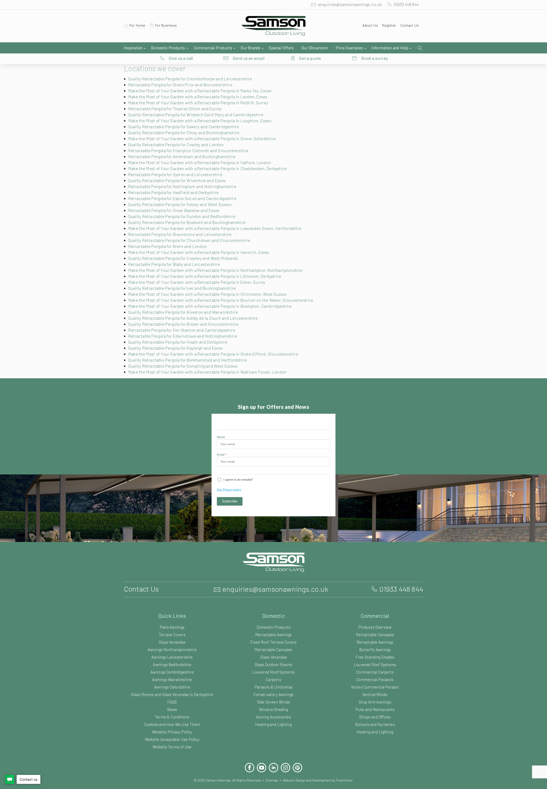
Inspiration (133, 47)
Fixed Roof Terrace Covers (273, 642)
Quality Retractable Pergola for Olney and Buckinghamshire (184, 132)
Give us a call (181, 58)
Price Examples (349, 47)
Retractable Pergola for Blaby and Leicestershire (174, 264)
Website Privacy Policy (172, 731)
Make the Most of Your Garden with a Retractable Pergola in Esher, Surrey (196, 282)
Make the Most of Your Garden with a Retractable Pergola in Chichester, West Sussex (207, 294)
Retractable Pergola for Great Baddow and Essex (173, 210)
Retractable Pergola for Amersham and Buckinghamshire (181, 156)
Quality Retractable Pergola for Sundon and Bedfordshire (181, 216)
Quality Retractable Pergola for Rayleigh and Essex (175, 347)
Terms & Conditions (172, 716)
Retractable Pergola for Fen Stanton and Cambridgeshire (181, 330)
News (172, 709)
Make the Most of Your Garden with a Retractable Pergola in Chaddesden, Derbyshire (207, 168)
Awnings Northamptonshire (172, 649)
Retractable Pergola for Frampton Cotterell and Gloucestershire (188, 150)
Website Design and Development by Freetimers (318, 780)
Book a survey (374, 58)
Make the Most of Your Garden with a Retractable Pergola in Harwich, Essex (198, 252)
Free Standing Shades (375, 657)
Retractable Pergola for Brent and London (167, 246)
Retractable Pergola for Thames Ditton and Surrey (175, 108)
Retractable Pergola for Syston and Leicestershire (175, 174)
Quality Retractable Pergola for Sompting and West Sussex (182, 365)
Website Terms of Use (172, 746)
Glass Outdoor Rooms (274, 664)
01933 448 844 (406, 4)
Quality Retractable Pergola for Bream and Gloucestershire (183, 324)
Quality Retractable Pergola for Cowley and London (176, 144)
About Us (370, 25)
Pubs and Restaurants (374, 709)
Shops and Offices (375, 716)
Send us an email (249, 58)
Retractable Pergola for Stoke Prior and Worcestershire (180, 84)
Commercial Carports (375, 672)
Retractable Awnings (273, 634)
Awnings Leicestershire (172, 657)
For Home (137, 25)
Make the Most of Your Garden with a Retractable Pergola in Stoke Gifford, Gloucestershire (213, 353)
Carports (273, 679)
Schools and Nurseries (375, 724)
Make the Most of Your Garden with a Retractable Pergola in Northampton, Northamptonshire (215, 270)
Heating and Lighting (273, 724)
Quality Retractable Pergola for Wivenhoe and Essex (177, 180)
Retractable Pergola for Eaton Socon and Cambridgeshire (182, 198)
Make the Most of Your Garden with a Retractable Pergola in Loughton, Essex (199, 120)
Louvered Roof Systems (273, 672)
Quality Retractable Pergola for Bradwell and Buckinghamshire (187, 222)
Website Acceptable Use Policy (172, 739)
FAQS (172, 701)
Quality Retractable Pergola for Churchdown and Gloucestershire (189, 240)
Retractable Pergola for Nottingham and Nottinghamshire (182, 186)
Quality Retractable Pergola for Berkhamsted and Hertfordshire (187, 359)
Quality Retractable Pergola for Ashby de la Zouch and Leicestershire (193, 318)
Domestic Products (168, 47)
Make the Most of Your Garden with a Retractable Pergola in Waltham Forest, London (207, 371)
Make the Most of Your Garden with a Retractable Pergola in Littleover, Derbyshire (204, 276)
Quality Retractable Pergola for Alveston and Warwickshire (183, 312)
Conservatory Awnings (273, 694)
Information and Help (389, 47)
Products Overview (374, 627)
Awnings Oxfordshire (172, 686)
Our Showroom (314, 47)
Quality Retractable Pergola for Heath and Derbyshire (177, 341)
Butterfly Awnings (375, 649)
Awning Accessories (273, 716)
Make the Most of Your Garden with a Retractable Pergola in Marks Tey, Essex (199, 90)
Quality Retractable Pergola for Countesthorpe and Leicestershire (190, 78)
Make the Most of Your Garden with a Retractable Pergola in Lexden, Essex (197, 96)
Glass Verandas (172, 642)
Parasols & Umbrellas (273, 686)
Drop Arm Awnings (375, 701)
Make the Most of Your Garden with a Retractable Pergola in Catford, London (199, 162)
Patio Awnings (172, 627)
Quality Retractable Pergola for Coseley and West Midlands (183, 258)
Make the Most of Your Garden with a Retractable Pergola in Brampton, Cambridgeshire (210, 306)
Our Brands (250, 47)
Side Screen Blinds (273, 701)
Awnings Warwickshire (172, 679)
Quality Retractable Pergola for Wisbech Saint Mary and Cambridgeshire (195, 114)
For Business (166, 25)
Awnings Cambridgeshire (172, 672)
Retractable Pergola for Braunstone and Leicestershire (180, 234)
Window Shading (273, 709)
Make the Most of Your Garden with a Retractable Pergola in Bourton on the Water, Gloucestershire (220, 300)
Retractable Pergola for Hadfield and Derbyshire (173, 192)
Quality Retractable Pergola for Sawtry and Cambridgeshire (183, 126)
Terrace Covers (172, 634)
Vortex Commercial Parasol (375, 686)
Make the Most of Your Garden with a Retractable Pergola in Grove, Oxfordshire (202, 138)
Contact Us (409, 25)
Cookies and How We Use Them (172, 724)
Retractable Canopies (273, 649)
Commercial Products (213, 47)
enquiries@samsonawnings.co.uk (350, 4)
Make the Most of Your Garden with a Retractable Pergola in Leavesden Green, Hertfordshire (214, 228)
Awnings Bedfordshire (172, 664)
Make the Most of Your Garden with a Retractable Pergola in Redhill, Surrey (198, 102)
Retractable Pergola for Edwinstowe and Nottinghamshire (182, 336)
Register (389, 25)
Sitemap (271, 780)
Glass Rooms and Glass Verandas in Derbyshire (172, 694)
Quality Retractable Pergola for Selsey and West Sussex (179, 204)
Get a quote (310, 58)
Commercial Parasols (375, 679)
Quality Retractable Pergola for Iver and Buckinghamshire (182, 288)
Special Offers (281, 47)
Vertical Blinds (375, 694)
